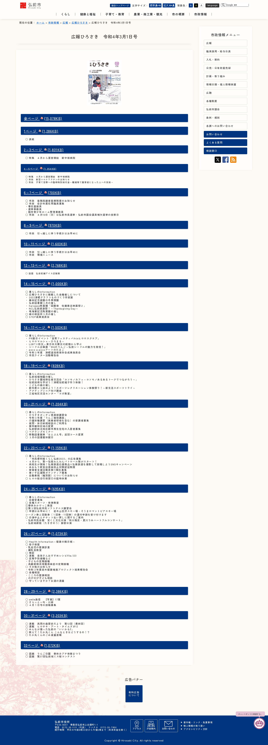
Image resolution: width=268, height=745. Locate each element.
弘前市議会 (213, 109)
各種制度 (211, 101)
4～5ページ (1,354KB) (40, 169)
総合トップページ (120, 5)
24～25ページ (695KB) (44, 488)
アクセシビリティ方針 (195, 729)
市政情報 (53, 22)
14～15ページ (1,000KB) (46, 283)
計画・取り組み (215, 76)
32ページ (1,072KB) (42, 645)
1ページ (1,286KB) (41, 131)
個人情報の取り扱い (194, 725)
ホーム (40, 22)
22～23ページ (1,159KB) (45, 447)
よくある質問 (214, 142)
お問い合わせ (214, 134)
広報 (65, 22)
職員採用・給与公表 (218, 51)
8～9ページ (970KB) (42, 225)
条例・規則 (213, 117)
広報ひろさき (80, 22)
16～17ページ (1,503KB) (45, 327)
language (212, 5)
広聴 (209, 93)
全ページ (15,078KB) (43, 118)
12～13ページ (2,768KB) (45, 265)
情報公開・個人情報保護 (221, 84)
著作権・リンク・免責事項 (197, 722)
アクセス (136, 728)
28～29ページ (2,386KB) (46, 591)
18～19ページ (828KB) (44, 365)
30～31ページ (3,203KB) (46, 615)
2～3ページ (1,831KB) (44, 149)
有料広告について (134, 693)
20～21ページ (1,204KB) (46, 403)
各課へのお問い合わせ (220, 126)
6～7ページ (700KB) (42, 192)
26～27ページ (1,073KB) (46, 533)
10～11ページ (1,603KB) (45, 243)
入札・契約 (213, 59)
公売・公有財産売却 (218, 68)
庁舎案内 (151, 728)
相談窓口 (211, 151)
